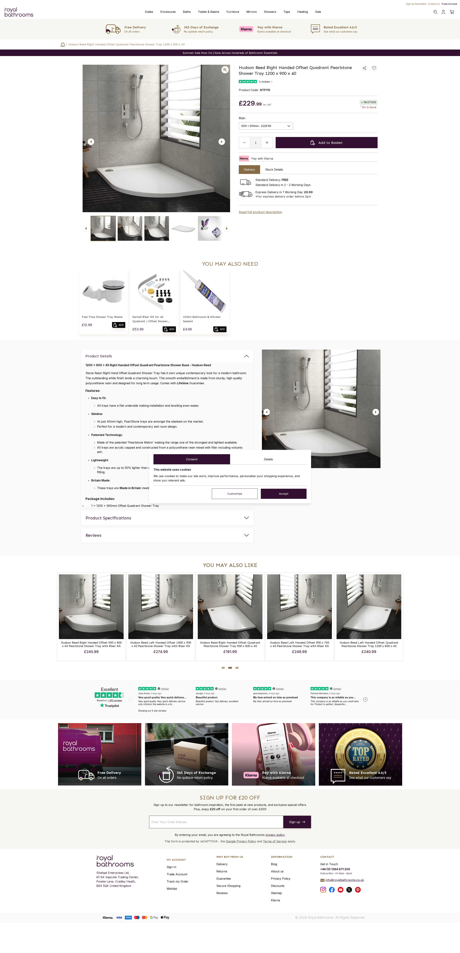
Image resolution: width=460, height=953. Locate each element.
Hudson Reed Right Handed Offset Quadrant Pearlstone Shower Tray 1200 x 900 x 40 (127, 44)
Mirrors (251, 12)
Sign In (171, 867)
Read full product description (260, 212)
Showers (270, 12)
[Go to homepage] (117, 861)
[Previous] (91, 141)
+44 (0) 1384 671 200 (335, 869)
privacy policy (275, 835)
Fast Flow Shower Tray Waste (102, 317)
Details (268, 459)
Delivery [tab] (249, 169)
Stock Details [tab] (274, 169)
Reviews (222, 893)
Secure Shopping (228, 886)
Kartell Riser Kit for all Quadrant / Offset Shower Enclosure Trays (150, 319)
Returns (221, 871)
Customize (234, 493)
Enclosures (168, 12)
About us (277, 871)
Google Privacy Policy (241, 841)
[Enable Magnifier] (225, 69)
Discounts (277, 886)
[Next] (222, 141)
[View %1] (103, 228)
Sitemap (276, 893)
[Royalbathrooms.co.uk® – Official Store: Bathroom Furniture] (18, 12)
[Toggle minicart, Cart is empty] (452, 12)
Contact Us (434, 4)
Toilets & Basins (208, 12)
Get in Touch (329, 864)
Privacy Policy (280, 878)
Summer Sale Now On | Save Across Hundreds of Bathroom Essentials (230, 53)
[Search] (435, 12)
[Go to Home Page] (63, 44)
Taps (286, 12)
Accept (283, 493)
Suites (149, 12)
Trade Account (449, 4)
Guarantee (223, 878)
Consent (191, 459)
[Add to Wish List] (374, 68)
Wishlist (172, 888)
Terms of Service (275, 841)
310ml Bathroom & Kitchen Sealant (202, 319)
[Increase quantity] (267, 142)
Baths (187, 12)
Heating (302, 12)
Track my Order (178, 881)
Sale (318, 12)
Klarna (275, 900)
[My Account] (443, 12)
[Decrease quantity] (244, 142)
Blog (274, 864)
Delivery (222, 864)
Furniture (232, 12)
